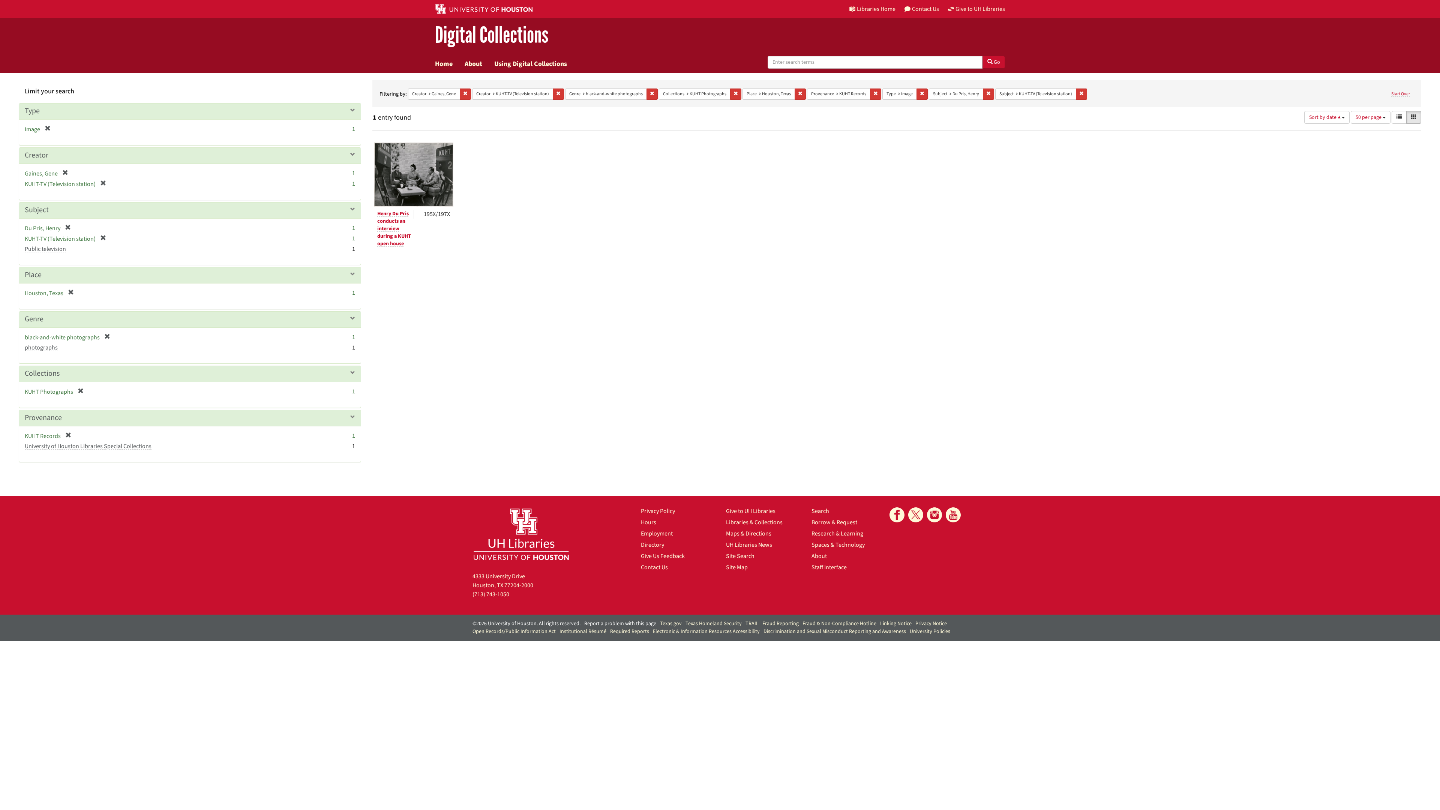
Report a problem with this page (620, 623)
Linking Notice (896, 623)
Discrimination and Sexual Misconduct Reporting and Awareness (835, 631)
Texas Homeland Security (714, 623)
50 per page (1369, 117)
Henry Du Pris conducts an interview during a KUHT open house (394, 229)
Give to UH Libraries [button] (980, 9)
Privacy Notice (931, 623)
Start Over (1400, 94)
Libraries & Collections (754, 522)
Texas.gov (671, 623)
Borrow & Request (834, 522)
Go (996, 62)
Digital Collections (491, 35)
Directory (652, 545)
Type (32, 111)
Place (33, 275)
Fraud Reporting (780, 623)
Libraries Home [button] (876, 9)
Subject (37, 210)
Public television (45, 249)
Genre (34, 319)
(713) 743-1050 (490, 594)
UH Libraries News (749, 545)
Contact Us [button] (925, 9)
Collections (42, 373)
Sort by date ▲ (1325, 117)
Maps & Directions (748, 534)
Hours (648, 522)
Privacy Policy (658, 511)
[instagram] (934, 514)
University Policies (930, 631)
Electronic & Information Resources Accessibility (706, 631)
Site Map (737, 567)
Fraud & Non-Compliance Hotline (839, 623)
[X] (915, 514)
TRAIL (752, 623)
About (473, 64)
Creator (36, 155)
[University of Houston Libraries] (521, 534)
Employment (657, 534)
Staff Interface (829, 567)
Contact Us (654, 567)
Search (820, 511)
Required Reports (629, 631)
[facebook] (897, 514)
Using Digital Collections (530, 64)
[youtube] (953, 514)
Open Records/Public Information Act (514, 631)
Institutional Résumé (583, 631)
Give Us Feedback (663, 556)
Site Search (740, 556)
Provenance (43, 417)
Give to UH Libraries (751, 511)
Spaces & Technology (838, 545)
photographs (41, 348)
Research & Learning (837, 534)
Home (444, 64)
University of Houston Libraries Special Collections (88, 446)
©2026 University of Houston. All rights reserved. (526, 623)
